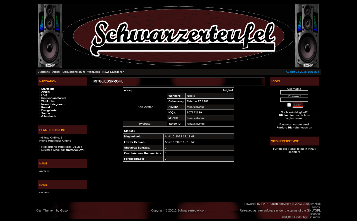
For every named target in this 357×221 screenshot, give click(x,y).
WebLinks (93, 71)
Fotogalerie (49, 110)
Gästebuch (48, 116)
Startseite (44, 71)
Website (145, 123)
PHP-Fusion (269, 203)
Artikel (56, 71)
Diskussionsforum (73, 71)
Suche (45, 113)
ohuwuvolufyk (75, 149)
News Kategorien (113, 71)
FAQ (44, 94)
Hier (291, 127)
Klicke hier (286, 115)
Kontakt (46, 107)
